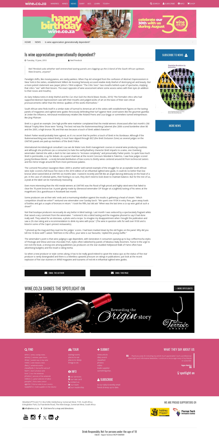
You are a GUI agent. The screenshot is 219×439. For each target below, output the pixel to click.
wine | (35, 354)
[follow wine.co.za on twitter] (45, 418)
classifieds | (37, 368)
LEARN (97, 3)
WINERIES (55, 3)
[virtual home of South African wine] (35, 3)
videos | (38, 379)
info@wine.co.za (32, 408)
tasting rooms (74, 354)
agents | (38, 384)
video (99, 365)
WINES (65, 3)
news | (35, 362)
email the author (56, 272)
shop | (36, 360)
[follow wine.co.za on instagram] (33, 418)
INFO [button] (182, 3)
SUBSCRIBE (106, 379)
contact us (74, 382)
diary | (34, 365)
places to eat (73, 357)
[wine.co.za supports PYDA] (183, 412)
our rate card (76, 379)
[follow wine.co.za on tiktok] (57, 418)
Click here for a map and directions (58, 408)
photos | (38, 376)
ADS (89, 3)
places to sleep (74, 360)
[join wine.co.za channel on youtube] (25, 418)
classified (101, 360)
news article (102, 354)
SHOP (192, 3)
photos (100, 362)
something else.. (104, 370)
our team (74, 384)
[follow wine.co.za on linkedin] (51, 418)
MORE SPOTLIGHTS (184, 288)
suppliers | (40, 387)
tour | (34, 373)
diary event (102, 357)
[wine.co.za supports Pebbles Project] (160, 412)
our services (75, 376)
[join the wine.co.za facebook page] (39, 418)
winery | (36, 357)
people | (35, 381)
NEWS (73, 3)
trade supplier (103, 368)
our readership (77, 387)
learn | (35, 370)
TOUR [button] (105, 3)
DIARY (81, 3)
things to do (73, 362)
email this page (121, 272)
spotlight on (186, 372)
